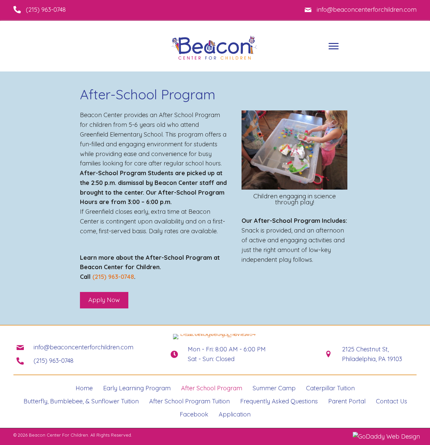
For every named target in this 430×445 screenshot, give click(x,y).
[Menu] (333, 46)
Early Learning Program (137, 388)
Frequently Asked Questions (279, 401)
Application (235, 414)
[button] (104, 300)
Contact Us (391, 401)
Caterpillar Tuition (330, 388)
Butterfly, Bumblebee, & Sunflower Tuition (81, 401)
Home (84, 388)
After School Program (211, 388)
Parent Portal (347, 401)
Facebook (194, 414)
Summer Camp (274, 388)
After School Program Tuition (189, 401)
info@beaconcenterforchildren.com (367, 9)
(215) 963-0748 (46, 9)
